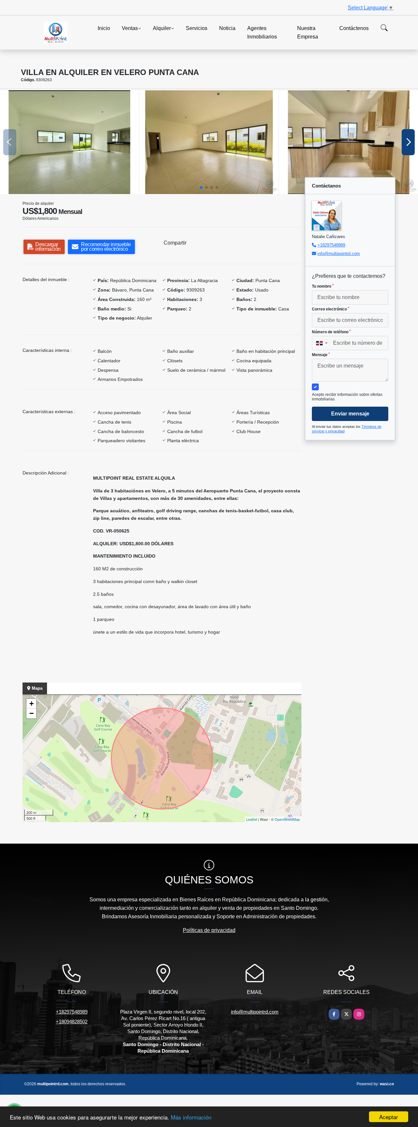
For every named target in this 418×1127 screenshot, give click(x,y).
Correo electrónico (330, 309)
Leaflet (251, 819)
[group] (69, 142)
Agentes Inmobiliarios (262, 32)
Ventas (130, 28)
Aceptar (388, 1117)
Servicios (196, 28)
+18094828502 (72, 1021)
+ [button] (31, 703)
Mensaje (321, 354)
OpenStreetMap (287, 819)
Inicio (104, 28)
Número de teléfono (331, 332)
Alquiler (162, 28)
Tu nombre (323, 286)
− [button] (31, 713)
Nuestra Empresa (307, 32)
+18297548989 (331, 245)
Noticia (227, 28)
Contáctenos (354, 28)
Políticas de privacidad (209, 930)
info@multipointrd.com (338, 253)
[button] (201, 187)
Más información (191, 1117)
